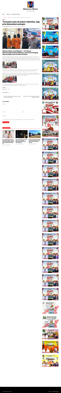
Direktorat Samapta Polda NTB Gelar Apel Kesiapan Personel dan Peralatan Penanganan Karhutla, (34, 141)
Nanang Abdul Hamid (6, 26)
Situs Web (4, 115)
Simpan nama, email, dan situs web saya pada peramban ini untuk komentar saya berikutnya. (18, 119)
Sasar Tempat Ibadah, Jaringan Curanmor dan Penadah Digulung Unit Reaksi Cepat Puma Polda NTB (21, 141)
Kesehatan (8, 14)
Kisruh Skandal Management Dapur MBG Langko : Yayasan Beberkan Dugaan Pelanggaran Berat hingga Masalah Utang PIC (8, 141)
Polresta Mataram (6, 92)
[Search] (58, 14)
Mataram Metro (30, 9)
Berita (3, 14)
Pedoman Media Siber (55, 391)
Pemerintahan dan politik (16, 14)
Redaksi (50, 391)
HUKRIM (3, 19)
